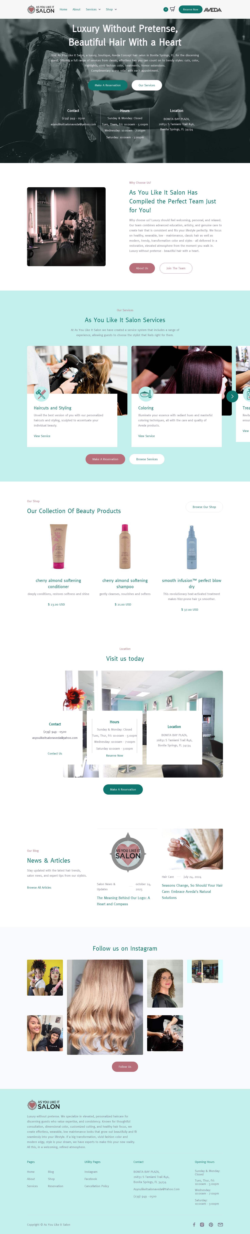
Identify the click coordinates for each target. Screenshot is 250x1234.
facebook (91, 1179)
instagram (91, 1171)
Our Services (147, 85)
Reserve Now (190, 9)
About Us (142, 268)
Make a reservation (108, 85)
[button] (93, 9)
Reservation (55, 1186)
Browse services (147, 459)
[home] (40, 9)
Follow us (125, 1066)
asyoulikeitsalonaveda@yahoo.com (73, 124)
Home (63, 9)
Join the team (176, 268)
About (76, 9)
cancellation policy (97, 1186)
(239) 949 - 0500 (73, 118)
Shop (51, 1179)
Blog (51, 1171)
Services (32, 1186)
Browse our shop (204, 507)
